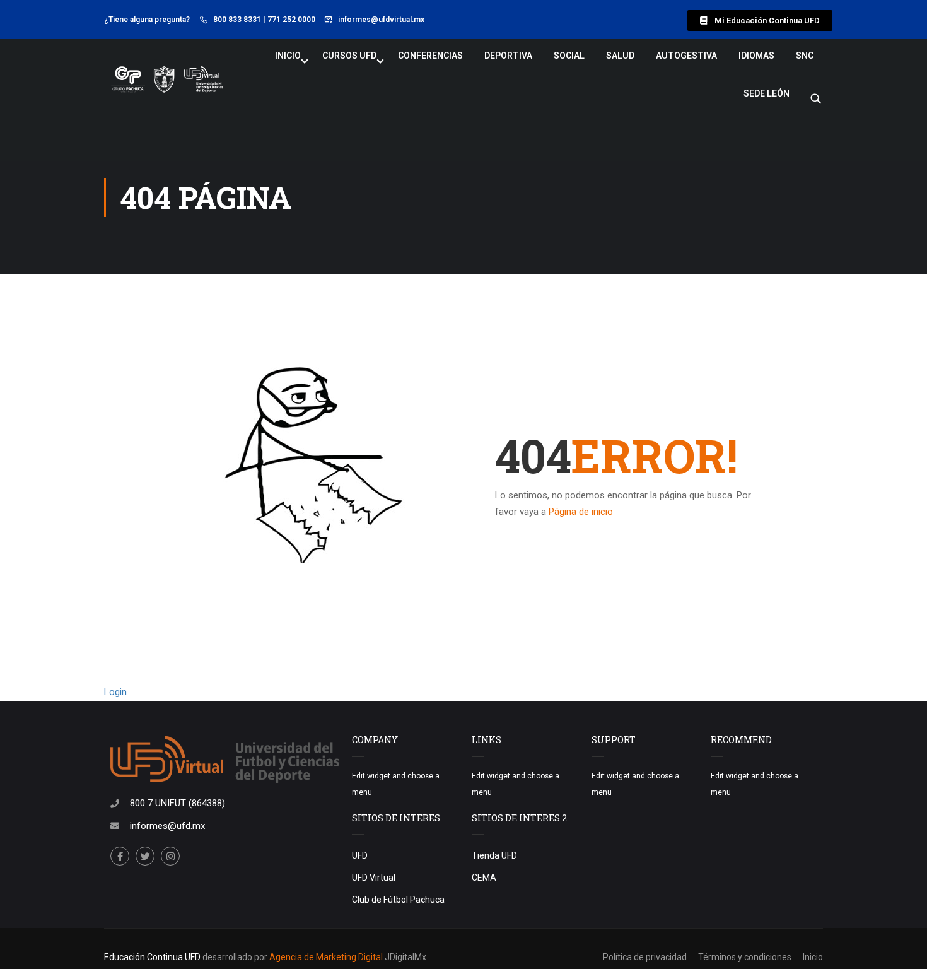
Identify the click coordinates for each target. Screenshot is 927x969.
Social (569, 55)
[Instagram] (170, 856)
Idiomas (756, 55)
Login (115, 692)
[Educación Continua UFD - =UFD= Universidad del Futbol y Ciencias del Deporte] (167, 80)
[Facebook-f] (119, 856)
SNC (804, 55)
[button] (759, 20)
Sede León (766, 93)
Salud (620, 55)
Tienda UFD (494, 855)
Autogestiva (686, 55)
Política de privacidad (645, 957)
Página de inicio (581, 511)
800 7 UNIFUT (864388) (177, 803)
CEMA (484, 877)
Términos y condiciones (744, 957)
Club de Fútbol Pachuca (398, 900)
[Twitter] (145, 856)
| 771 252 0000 (289, 19)
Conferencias (430, 55)
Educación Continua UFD (153, 957)
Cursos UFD (349, 55)
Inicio (288, 55)
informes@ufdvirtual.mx (381, 19)
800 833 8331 (237, 19)
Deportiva (508, 55)
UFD (360, 855)
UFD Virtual (373, 877)
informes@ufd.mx (167, 825)
